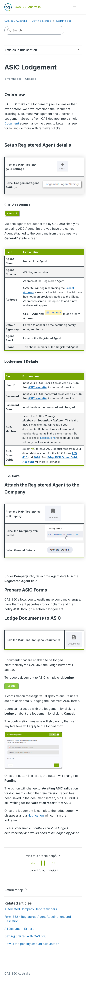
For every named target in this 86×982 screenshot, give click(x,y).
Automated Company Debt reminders (30, 909)
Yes (33, 863)
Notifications (48, 437)
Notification (36, 815)
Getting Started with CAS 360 (25, 936)
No (53, 863)
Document (12, 123)
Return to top (14, 890)
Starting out (63, 20)
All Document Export (19, 929)
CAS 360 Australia (15, 20)
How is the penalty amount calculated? (31, 944)
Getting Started (41, 20)
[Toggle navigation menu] (75, 7)
